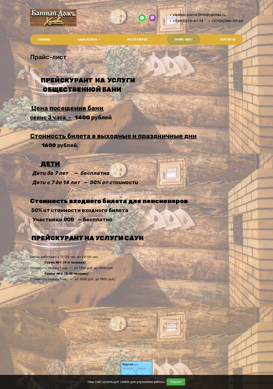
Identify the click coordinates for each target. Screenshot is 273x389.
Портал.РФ (151, 346)
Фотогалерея (137, 39)
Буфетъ (171, 314)
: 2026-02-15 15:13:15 (155, 351)
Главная (44, 39)
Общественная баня (102, 320)
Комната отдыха (137, 326)
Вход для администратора (137, 341)
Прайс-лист (183, 39)
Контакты (227, 39)
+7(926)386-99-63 (227, 21)
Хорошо (175, 381)
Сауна (101, 326)
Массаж (136, 330)
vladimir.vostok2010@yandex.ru (199, 15)
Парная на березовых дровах (136, 316)
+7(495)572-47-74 (188, 21)
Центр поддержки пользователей (136, 357)
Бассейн (136, 321)
